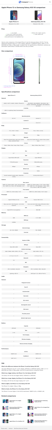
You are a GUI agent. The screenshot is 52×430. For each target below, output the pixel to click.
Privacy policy (4, 428)
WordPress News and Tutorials (20, 428)
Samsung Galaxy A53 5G (38, 21)
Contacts (11, 428)
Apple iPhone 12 (14, 21)
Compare (27, 2)
